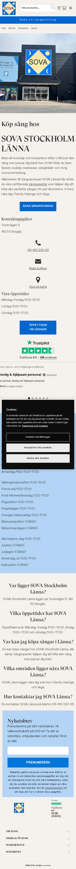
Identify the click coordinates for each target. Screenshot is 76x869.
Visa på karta (38, 287)
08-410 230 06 (38, 250)
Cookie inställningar (38, 437)
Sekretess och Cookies (35, 426)
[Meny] (71, 8)
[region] (38, 434)
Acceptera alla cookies (38, 448)
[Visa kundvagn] (64, 8)
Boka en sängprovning (38, 20)
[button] (53, 7)
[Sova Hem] (9, 8)
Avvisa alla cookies (38, 458)
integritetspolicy (54, 788)
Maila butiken (38, 268)
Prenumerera (38, 762)
